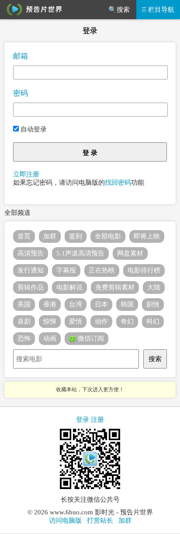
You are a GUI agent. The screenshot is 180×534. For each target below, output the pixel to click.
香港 (49, 304)
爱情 (75, 321)
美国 (24, 304)
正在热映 (102, 270)
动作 (101, 321)
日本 (101, 304)
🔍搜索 (119, 9)
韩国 (127, 304)
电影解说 (69, 287)
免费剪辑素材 (115, 287)
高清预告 (30, 253)
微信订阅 (90, 338)
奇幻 (127, 321)
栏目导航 (161, 9)
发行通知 (30, 270)
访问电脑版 (65, 520)
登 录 (90, 152)
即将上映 (147, 236)
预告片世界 (33, 9)
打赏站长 (100, 520)
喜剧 (24, 321)
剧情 (152, 304)
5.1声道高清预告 (80, 253)
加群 (49, 236)
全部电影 (108, 236)
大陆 (153, 287)
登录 (82, 419)
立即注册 (26, 174)
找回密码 (118, 182)
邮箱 (20, 56)
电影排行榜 (144, 270)
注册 (97, 419)
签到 (75, 236)
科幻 (152, 321)
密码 (20, 93)
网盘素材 (130, 253)
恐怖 (24, 338)
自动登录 (33, 129)
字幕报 (66, 270)
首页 (24, 236)
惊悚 (49, 321)
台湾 (75, 304)
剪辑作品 (30, 287)
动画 (49, 338)
